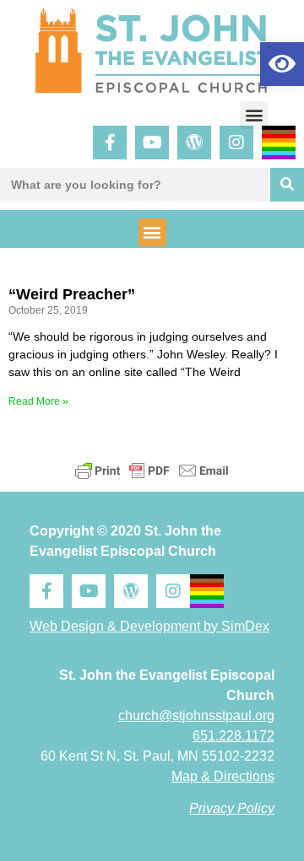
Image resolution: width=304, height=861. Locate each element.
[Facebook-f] (110, 142)
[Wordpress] (194, 142)
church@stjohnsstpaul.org (196, 715)
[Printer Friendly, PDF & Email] (152, 470)
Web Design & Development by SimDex (149, 626)
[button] (254, 115)
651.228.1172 (233, 736)
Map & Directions (222, 776)
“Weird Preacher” (71, 294)
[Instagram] (236, 142)
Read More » (38, 401)
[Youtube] (152, 142)
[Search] (287, 185)
